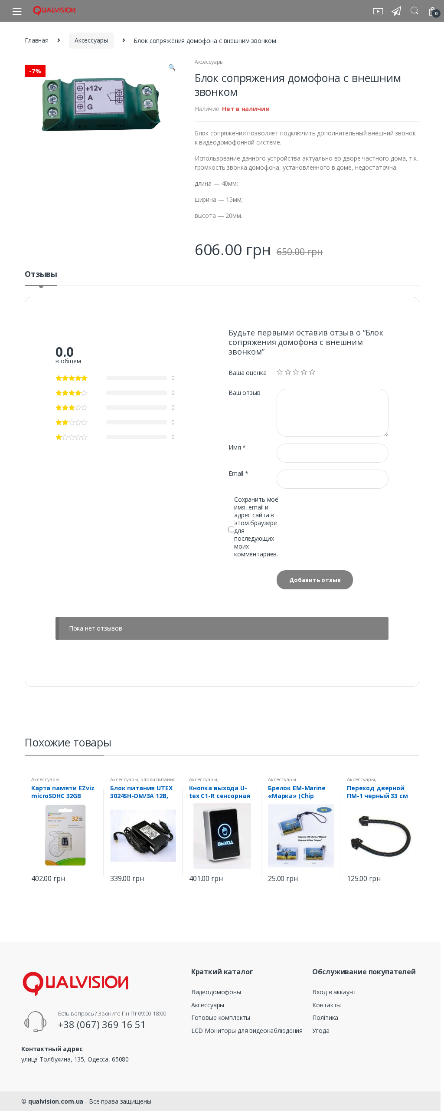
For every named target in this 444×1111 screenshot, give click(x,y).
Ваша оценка (247, 373)
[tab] (41, 278)
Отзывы (41, 274)
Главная (37, 40)
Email (238, 473)
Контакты (326, 1005)
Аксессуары (91, 40)
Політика (325, 1017)
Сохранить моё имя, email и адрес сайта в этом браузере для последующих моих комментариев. (256, 527)
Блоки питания (157, 779)
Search (414, 11)
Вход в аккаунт (334, 992)
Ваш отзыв (245, 393)
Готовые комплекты (221, 1017)
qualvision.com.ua (56, 1101)
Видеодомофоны (216, 992)
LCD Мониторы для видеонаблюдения (247, 1030)
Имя (237, 447)
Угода (320, 1030)
